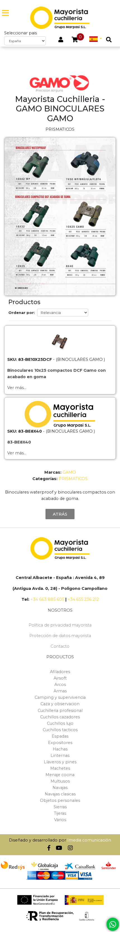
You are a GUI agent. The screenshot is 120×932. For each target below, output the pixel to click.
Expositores (60, 742)
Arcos (60, 684)
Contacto (60, 646)
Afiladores (60, 671)
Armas (60, 690)
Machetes (60, 768)
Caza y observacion (60, 703)
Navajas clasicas (60, 794)
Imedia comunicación (89, 840)
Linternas (60, 755)
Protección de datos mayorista (60, 635)
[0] (75, 40)
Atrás (60, 514)
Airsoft (60, 678)
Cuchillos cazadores (60, 716)
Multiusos (60, 781)
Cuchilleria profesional (60, 710)
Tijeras (60, 813)
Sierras (60, 806)
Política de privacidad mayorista (60, 625)
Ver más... (16, 387)
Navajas (60, 787)
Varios (60, 819)
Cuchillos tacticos (60, 729)
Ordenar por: (21, 312)
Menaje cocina (60, 774)
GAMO (69, 472)
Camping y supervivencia (60, 697)
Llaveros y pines (60, 761)
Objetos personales (60, 800)
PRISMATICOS (73, 478)
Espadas (60, 736)
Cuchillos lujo (60, 723)
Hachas (60, 749)
